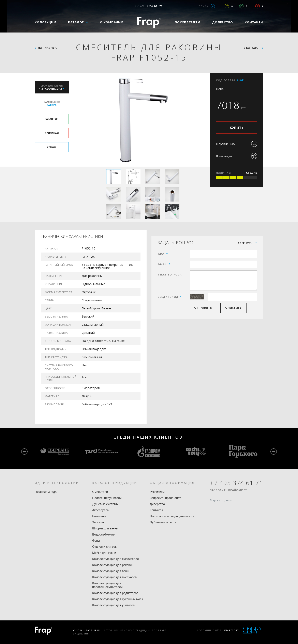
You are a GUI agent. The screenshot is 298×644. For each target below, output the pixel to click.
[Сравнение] (226, 6)
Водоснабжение (103, 534)
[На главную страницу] (149, 22)
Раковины (99, 516)
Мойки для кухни (104, 552)
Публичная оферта (163, 522)
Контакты (254, 22)
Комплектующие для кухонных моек (117, 599)
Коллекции (45, 22)
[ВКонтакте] (236, 508)
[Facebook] (213, 508)
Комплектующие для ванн (110, 571)
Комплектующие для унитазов (113, 605)
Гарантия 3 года (46, 491)
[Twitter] (221, 508)
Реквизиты (157, 491)
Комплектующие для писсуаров (114, 577)
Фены (96, 540)
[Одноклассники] (228, 508)
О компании (111, 22)
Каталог (76, 22)
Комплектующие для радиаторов (115, 593)
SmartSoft (231, 630)
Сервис (51, 147)
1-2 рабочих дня (51, 87)
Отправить (203, 307)
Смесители (100, 491)
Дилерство (222, 22)
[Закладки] (241, 6)
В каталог (251, 48)
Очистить (233, 307)
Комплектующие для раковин (112, 565)
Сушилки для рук (104, 546)
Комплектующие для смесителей (115, 559)
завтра (52, 103)
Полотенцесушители (106, 498)
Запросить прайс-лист (165, 498)
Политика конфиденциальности (172, 516)
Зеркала (98, 522)
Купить (236, 127)
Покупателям (187, 22)
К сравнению (225, 144)
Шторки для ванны (105, 528)
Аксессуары (100, 510)
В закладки (224, 156)
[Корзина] (257, 6)
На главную (48, 48)
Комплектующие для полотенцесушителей (107, 585)
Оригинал (52, 132)
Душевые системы (105, 504)
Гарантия (51, 118)
